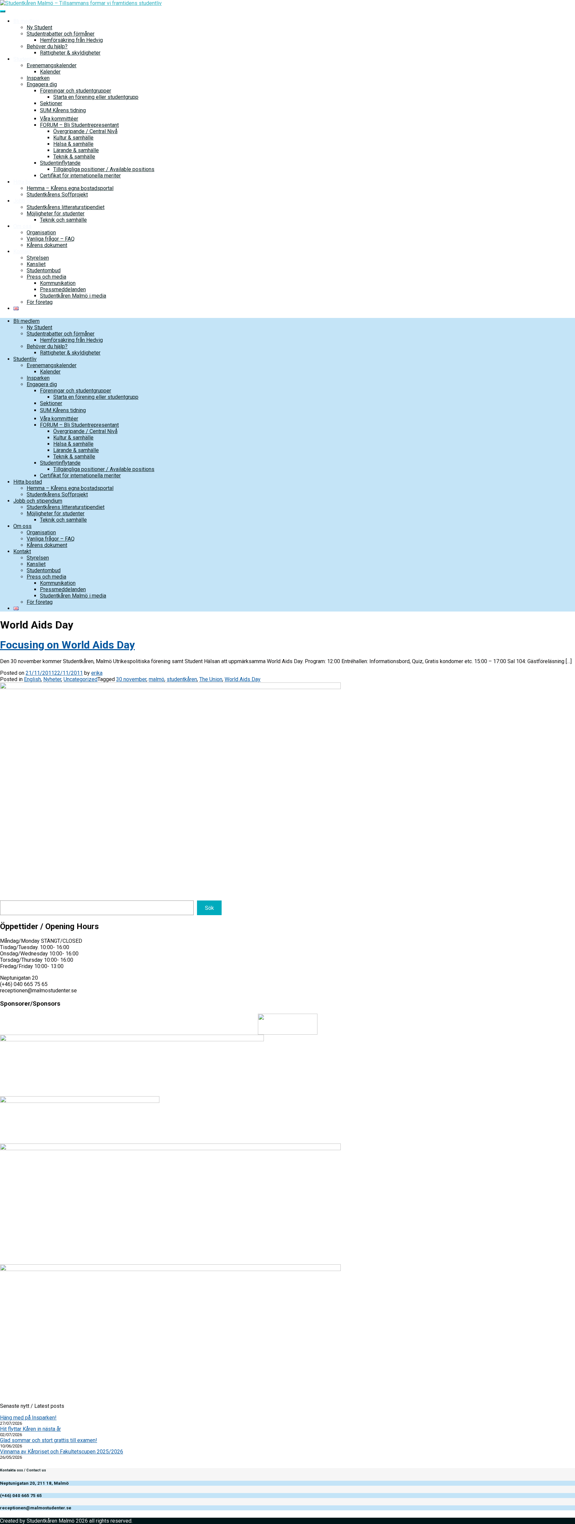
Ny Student (39, 27)
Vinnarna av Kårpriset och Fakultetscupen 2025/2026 (61, 1451)
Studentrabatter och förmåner (61, 34)
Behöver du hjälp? (47, 46)
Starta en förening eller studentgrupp (95, 97)
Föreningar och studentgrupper (75, 91)
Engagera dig (42, 84)
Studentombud (44, 270)
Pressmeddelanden (63, 289)
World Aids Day (243, 679)
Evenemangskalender (52, 65)
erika (96, 673)
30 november (131, 679)
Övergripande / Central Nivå (85, 131)
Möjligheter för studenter (56, 213)
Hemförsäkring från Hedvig (71, 40)
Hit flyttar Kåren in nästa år (30, 1429)
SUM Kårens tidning (63, 110)
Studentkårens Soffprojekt (57, 194)
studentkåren (182, 679)
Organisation (41, 232)
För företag (40, 302)
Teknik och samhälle (63, 220)
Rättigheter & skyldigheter (70, 53)
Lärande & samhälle (76, 150)
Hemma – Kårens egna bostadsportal (70, 188)
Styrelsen (38, 258)
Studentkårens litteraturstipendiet (65, 207)
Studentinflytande (60, 163)
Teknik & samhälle (74, 156)
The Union (210, 679)
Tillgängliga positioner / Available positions (103, 169)
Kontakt (22, 251)
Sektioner (51, 103)
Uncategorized (80, 679)
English (32, 679)
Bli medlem (26, 21)
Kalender (50, 72)
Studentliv (25, 59)
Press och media (46, 277)
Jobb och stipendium (37, 201)
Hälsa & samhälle (73, 144)
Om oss (22, 226)
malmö (156, 679)
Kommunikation (58, 283)
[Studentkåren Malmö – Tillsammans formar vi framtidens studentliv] (81, 3)
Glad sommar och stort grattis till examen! (48, 1440)
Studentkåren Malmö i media (73, 296)
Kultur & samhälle (73, 137)
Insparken (38, 78)
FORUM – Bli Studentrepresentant (79, 125)
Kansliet (36, 264)
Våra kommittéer (59, 119)
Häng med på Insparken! (28, 1417)
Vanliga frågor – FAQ (51, 239)
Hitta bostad (27, 182)
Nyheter (52, 679)
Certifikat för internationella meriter (80, 175)
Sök (209, 908)
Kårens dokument (47, 245)
